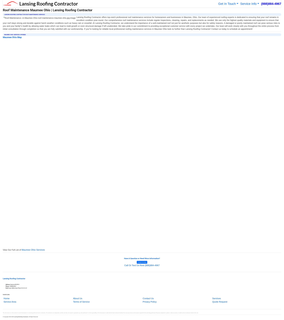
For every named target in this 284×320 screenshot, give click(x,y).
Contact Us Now (142, 262)
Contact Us (148, 298)
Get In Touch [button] (227, 3)
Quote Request (219, 302)
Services (216, 298)
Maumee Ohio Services (33, 250)
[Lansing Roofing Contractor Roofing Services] (40, 4)
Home (7, 298)
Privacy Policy (150, 302)
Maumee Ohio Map (12, 37)
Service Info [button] (248, 3)
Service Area (10, 302)
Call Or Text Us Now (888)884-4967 (142, 265)
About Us (77, 298)
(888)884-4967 (271, 3)
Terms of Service (81, 302)
